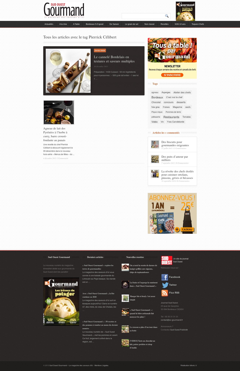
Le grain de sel (131, 24)
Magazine (177, 106)
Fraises (166, 107)
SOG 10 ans (180, 24)
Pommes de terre (173, 111)
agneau (155, 92)
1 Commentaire (62, 158)
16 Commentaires (182, 181)
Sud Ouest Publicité (179, 329)
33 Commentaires (179, 148)
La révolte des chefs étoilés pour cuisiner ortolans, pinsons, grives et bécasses (177, 174)
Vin (162, 121)
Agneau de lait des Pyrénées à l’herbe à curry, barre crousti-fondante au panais (55, 134)
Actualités (49, 24)
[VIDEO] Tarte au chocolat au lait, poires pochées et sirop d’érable (142, 344)
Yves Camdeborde (175, 121)
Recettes (164, 24)
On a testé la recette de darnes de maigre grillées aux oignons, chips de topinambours (143, 269)
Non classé (149, 24)
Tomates (187, 116)
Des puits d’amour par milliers (174, 158)
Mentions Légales (101, 365)
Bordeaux (157, 97)
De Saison (114, 24)
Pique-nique (157, 111)
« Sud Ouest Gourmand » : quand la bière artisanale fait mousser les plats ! (142, 313)
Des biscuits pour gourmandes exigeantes (175, 143)
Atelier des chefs (182, 92)
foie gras (156, 106)
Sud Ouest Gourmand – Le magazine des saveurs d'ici (71, 365)
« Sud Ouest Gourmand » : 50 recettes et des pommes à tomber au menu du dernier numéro (100, 325)
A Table (76, 24)
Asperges (166, 92)
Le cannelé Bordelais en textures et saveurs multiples (114, 58)
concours (168, 102)
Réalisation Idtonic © (189, 365)
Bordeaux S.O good (94, 24)
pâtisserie (156, 116)
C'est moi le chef (174, 97)
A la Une (63, 24)
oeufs (188, 106)
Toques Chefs (198, 24)
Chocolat (156, 102)
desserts (181, 102)
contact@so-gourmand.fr (172, 319)
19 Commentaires (181, 163)
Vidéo (155, 121)
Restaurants (171, 117)
